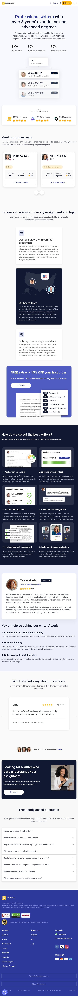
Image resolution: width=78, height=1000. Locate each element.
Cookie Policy (72, 990)
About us (5, 935)
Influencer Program (8, 966)
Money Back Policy (24, 990)
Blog (32, 939)
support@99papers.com (63, 938)
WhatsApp (62, 934)
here (60, 749)
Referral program (8, 962)
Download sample (22, 182)
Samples (34, 935)
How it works (6, 944)
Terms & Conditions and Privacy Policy (49, 990)
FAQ (32, 944)
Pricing (4, 948)
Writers (4, 939)
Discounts (5, 953)
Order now (66, 3)
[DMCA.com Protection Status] (15, 915)
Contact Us (5, 957)
